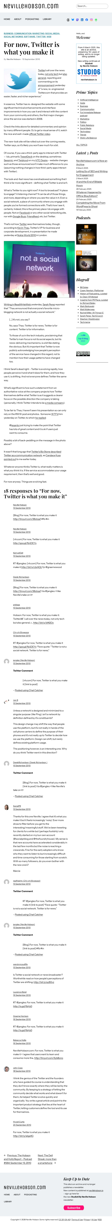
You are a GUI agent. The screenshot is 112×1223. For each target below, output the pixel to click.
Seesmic (8, 160)
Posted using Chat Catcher (29, 690)
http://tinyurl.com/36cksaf (27, 519)
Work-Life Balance (88, 138)
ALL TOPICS (81, 145)
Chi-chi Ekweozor (21, 632)
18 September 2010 (22, 1071)
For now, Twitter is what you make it (31, 48)
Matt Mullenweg (87, 309)
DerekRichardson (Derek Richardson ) (30, 762)
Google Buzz (19, 216)
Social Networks (13, 36)
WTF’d (54, 414)
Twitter (41, 36)
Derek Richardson (21, 577)
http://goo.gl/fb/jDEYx (24, 543)
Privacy (87, 1219)
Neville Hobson (20, 505)
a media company (54, 402)
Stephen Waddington (90, 319)
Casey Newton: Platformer (92, 290)
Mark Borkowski (87, 306)
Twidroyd (23, 160)
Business (8, 33)
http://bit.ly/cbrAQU (31, 567)
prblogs (16, 604)
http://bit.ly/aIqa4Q (23, 1136)
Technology (85, 131)
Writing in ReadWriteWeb (17, 304)
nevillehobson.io (96, 1190)
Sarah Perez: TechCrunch (91, 316)
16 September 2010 (22, 995)
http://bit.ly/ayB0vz (44, 982)
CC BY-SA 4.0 (64, 1219)
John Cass (18, 1068)
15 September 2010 (22, 508)
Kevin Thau (23, 227)
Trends (83, 134)
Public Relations (87, 125)
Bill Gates (84, 287)
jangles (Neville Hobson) (24, 660)
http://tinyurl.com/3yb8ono (48, 1058)
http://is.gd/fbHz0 (22, 1006)
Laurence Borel (19, 992)
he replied (40, 417)
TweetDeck (26, 156)
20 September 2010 (22, 1125)
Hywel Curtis (18, 1122)
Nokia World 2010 (26, 235)
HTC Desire (41, 160)
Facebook (25, 212)
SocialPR (17, 806)
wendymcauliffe (20, 964)
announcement (46, 85)
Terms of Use (77, 1219)
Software (29, 36)
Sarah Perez (49, 304)
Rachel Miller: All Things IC (92, 312)
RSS (100, 1219)
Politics (83, 122)
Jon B (15, 700)
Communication (22, 33)
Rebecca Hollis (19, 1040)
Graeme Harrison (20, 1016)
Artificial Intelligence (89, 100)
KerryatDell (18, 553)
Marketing (38, 33)
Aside (82, 103)
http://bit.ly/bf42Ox (43, 622)
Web (49, 36)
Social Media (52, 33)
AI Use (94, 1219)
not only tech (51, 74)
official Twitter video (39, 134)
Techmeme (85, 322)
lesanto (15, 425)
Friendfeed (33, 216)
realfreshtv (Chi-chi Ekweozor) (26, 881)
